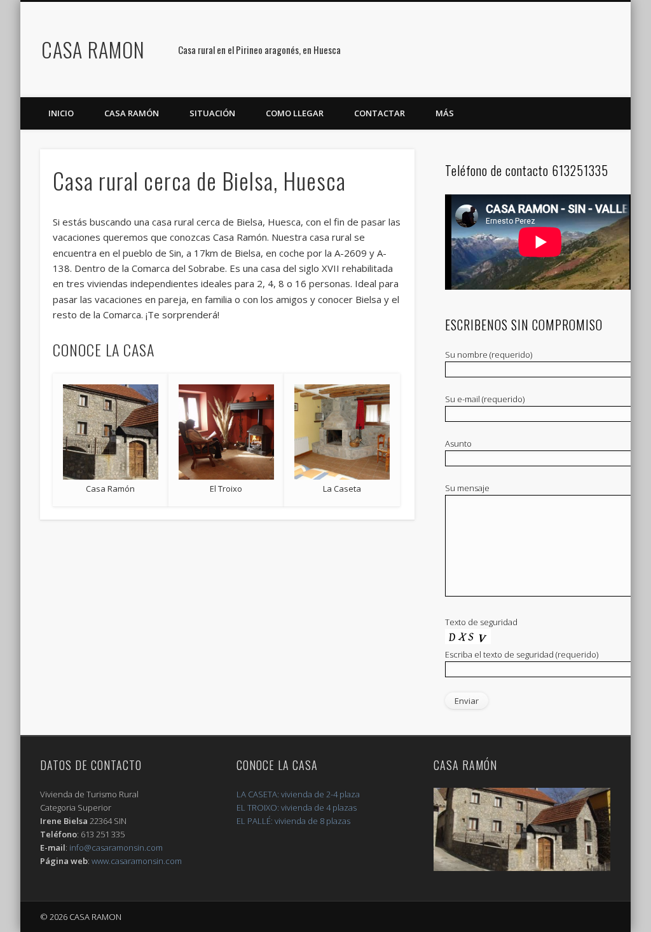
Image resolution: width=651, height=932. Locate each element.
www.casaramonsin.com (137, 861)
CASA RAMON (93, 49)
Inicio (61, 113)
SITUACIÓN (212, 113)
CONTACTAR (379, 113)
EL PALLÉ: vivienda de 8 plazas (293, 821)
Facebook (616, 50)
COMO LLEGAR (295, 113)
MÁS (444, 113)
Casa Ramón (131, 113)
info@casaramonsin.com (116, 847)
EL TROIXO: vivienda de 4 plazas (296, 807)
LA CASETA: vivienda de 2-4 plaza (298, 794)
